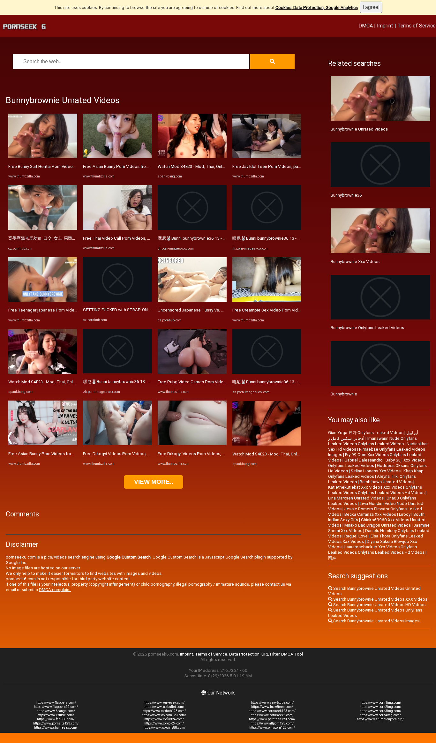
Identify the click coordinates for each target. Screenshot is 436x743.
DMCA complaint (55, 589)
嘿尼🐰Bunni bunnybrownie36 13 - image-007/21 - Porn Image (291, 382)
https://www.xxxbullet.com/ (164, 707)
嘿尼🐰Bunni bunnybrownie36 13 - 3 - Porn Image (129, 381)
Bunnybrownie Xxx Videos (355, 261)
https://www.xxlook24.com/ (164, 723)
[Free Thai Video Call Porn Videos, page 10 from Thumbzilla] (117, 228)
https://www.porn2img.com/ (380, 707)
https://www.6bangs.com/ (56, 711)
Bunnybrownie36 (346, 195)
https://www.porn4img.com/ (380, 715)
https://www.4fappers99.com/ (56, 707)
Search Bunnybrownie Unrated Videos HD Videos (378, 604)
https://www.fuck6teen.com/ (272, 707)
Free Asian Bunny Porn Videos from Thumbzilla (52, 453)
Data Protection (244, 654)
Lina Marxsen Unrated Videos (356, 498)
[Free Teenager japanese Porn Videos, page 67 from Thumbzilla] (42, 300)
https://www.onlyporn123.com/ (272, 727)
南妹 (332, 557)
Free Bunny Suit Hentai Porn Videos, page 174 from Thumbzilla (67, 166)
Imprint (385, 25)
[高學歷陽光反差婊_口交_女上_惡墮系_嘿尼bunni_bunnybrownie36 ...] (42, 228)
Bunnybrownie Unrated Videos (359, 129)
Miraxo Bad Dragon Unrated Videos (377, 525)
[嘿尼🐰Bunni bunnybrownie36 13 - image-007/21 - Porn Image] (266, 372)
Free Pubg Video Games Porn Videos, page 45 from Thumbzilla (218, 382)
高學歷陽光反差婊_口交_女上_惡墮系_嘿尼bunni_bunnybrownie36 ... (71, 238)
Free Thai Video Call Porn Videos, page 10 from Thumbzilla (139, 238)
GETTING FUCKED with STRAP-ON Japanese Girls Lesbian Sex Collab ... (150, 309)
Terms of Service (416, 25)
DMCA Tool (292, 654)
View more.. (153, 481)
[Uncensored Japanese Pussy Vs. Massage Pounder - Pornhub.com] (192, 300)
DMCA (365, 25)
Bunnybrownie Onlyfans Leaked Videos (367, 327)
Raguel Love (356, 536)
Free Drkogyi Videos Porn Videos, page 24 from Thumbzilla (139, 453)
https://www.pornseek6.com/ (272, 715)
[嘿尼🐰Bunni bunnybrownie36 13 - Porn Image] (192, 228)
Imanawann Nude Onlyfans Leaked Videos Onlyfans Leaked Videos (372, 441)
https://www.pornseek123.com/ (272, 711)
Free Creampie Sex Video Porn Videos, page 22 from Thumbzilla (293, 310)
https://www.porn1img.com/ (380, 703)
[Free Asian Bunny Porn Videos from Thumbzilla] (42, 444)
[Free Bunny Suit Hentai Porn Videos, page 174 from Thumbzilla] (42, 157)
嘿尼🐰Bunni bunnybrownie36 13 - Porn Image (201, 238)
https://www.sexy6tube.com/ (272, 703)
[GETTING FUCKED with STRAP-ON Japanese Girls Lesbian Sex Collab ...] (117, 300)
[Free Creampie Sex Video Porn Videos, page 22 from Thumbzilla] (266, 300)
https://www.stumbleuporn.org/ (380, 719)
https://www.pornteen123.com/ (272, 719)
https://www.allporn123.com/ (272, 723)
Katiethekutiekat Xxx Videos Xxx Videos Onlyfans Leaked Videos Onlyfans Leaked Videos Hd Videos (376, 489)
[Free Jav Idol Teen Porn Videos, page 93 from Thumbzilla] (266, 157)
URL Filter (270, 654)
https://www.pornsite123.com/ (56, 723)
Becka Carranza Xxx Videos (370, 514)
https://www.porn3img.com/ (380, 711)
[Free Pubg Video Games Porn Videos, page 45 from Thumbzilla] (192, 372)
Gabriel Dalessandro (363, 460)
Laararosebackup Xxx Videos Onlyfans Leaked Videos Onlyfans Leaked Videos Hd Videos (376, 549)
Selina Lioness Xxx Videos (376, 471)
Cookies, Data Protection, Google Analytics (316, 7)
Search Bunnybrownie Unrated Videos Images (375, 621)
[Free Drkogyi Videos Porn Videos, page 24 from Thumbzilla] (117, 444)
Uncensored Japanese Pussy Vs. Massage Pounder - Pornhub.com (221, 310)
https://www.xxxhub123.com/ (164, 711)
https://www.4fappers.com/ (56, 703)
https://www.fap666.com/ (55, 719)
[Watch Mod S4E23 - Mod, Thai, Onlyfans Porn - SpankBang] (42, 372)
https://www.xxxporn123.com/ (164, 715)
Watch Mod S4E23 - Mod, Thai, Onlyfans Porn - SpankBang (62, 382)
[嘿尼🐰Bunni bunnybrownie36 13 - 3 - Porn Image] (117, 372)
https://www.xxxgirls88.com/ (164, 727)
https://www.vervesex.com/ (164, 703)
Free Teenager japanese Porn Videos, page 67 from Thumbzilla (68, 310)
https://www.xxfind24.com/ (164, 719)
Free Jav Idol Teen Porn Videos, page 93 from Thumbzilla (286, 166)
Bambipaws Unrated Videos (386, 481)
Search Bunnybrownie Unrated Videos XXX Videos (379, 599)
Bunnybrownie (344, 394)
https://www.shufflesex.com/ (55, 727)
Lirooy (404, 514)
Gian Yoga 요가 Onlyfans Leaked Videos (365, 432)
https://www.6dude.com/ (55, 715)
